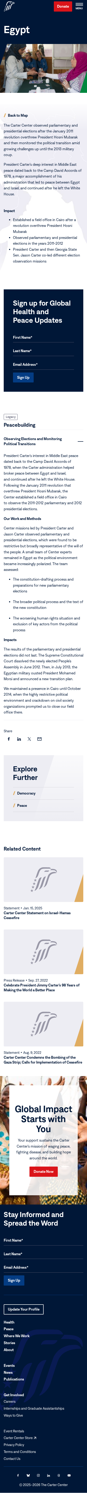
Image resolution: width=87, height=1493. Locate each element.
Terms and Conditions (20, 1452)
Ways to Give (13, 1415)
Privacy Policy (14, 1445)
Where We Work (16, 1336)
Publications (14, 1379)
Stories (9, 1343)
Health (9, 1322)
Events (9, 1365)
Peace (8, 1329)
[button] (79, 6)
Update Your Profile (23, 1311)
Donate (63, 6)
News (8, 1372)
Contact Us (12, 1459)
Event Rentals (14, 1431)
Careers (10, 1401)
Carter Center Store (20, 1438)
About (9, 1350)
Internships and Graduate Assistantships (34, 1408)
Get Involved (14, 1395)
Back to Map (18, 115)
